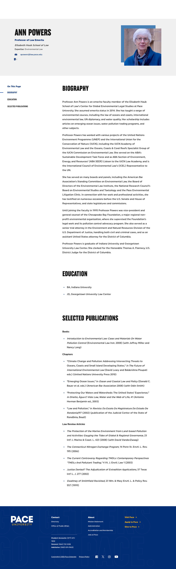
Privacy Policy (84, 557)
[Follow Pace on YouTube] (116, 557)
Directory (55, 522)
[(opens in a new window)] (15, 59)
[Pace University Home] (22, 521)
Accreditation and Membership (100, 530)
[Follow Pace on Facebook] (97, 557)
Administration (94, 526)
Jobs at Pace (93, 535)
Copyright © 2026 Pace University (63, 557)
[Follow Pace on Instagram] (109, 557)
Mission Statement (95, 522)
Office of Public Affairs (60, 526)
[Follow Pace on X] (103, 557)
